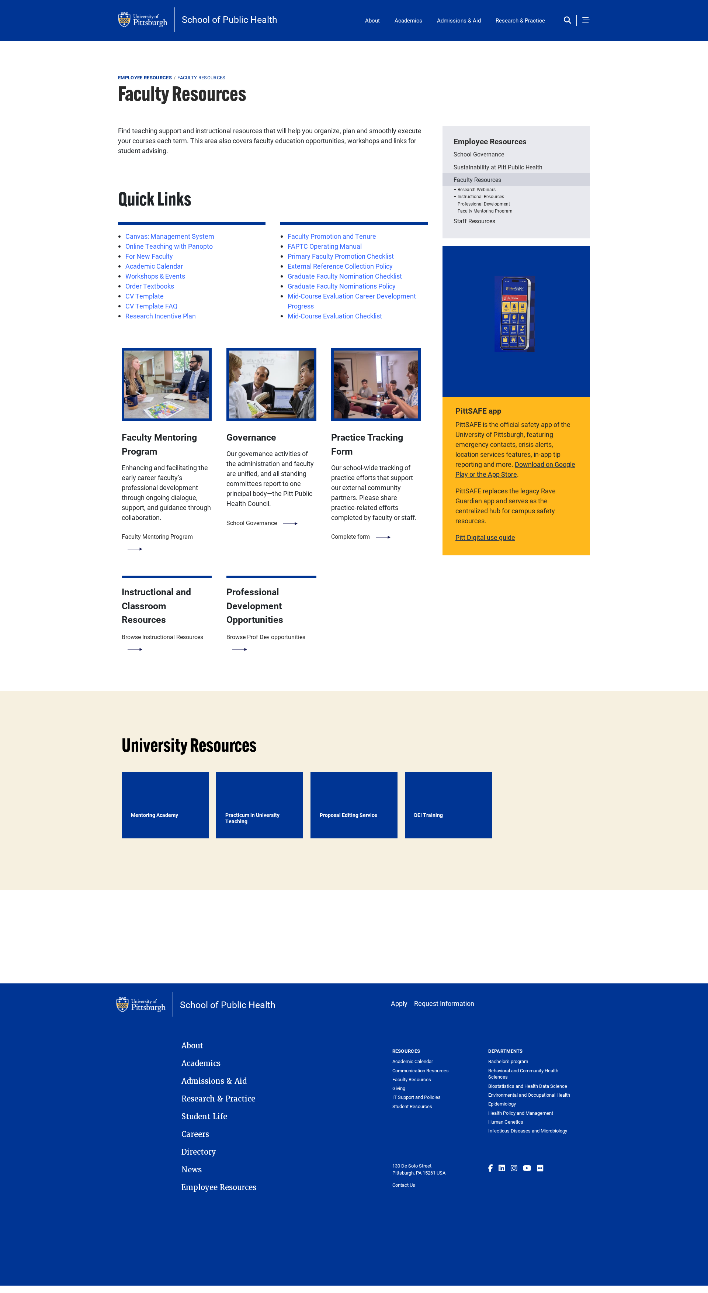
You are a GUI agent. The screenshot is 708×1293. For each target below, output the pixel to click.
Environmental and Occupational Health (529, 1095)
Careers (195, 1134)
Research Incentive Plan (160, 315)
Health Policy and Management (520, 1113)
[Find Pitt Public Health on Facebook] (490, 1168)
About (372, 20)
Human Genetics (505, 1121)
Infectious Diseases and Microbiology (527, 1130)
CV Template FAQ (151, 305)
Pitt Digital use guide (485, 537)
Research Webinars (477, 189)
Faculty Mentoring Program (157, 536)
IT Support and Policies (416, 1097)
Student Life (204, 1116)
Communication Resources (420, 1070)
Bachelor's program (508, 1061)
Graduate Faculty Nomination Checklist (345, 276)
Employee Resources (145, 77)
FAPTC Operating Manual (325, 246)
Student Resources (412, 1106)
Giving (398, 1088)
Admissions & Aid (459, 20)
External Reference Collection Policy (340, 266)
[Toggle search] (569, 20)
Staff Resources (474, 221)
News (191, 1170)
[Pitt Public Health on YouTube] (527, 1168)
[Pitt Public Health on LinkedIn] (502, 1168)
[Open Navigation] (586, 20)
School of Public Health (229, 19)
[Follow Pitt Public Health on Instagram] (514, 1168)
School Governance (251, 523)
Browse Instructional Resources (162, 637)
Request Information (444, 1003)
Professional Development (484, 204)
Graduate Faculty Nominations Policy (342, 286)
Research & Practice (520, 20)
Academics (408, 20)
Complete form (350, 536)
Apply (399, 1003)
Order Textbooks (149, 286)
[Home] (146, 19)
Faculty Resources (477, 179)
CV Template (144, 296)
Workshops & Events (155, 276)
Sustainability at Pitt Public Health (498, 167)
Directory (198, 1152)
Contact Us (403, 1185)
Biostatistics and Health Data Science (527, 1086)
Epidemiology (502, 1103)
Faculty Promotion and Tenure (332, 236)
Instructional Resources (481, 196)
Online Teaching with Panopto (169, 246)
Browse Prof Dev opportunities (265, 637)
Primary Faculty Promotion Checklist (341, 256)
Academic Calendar (154, 266)
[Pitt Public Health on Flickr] (540, 1168)
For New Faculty (149, 256)
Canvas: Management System (169, 236)
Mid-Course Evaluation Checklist (335, 315)
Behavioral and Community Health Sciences (523, 1073)
